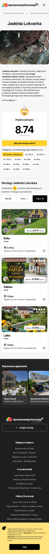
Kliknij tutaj (27, 533)
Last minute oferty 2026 (24, 475)
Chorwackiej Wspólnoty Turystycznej (24, 488)
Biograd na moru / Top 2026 (24, 457)
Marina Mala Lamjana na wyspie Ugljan (24, 519)
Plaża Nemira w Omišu (24, 510)
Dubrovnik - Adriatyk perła (24, 461)
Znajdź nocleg (26, 427)
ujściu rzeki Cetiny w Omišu (24, 502)
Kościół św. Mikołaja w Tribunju (24, 515)
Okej (24, 547)
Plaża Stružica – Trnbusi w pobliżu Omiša (24, 506)
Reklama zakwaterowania (24, 479)
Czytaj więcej (8, 100)
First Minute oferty (24, 484)
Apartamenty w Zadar (24, 448)
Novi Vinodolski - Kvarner (24, 453)
